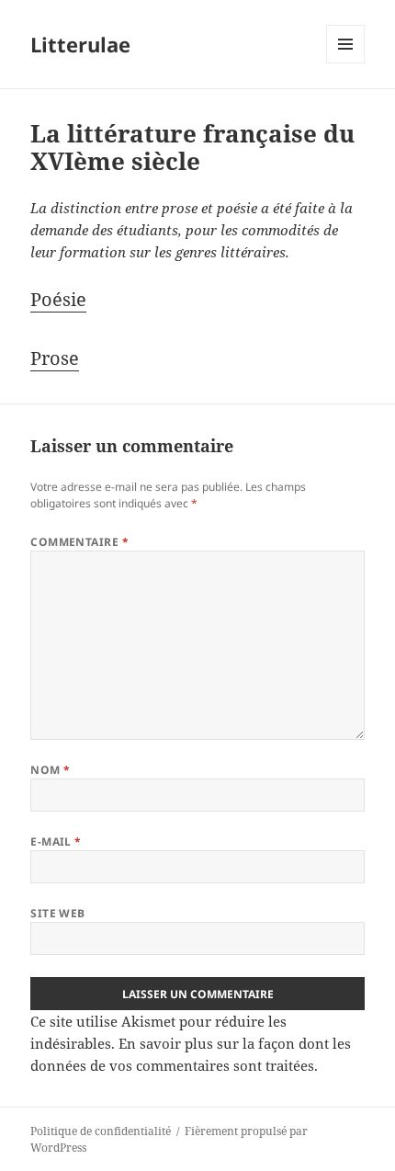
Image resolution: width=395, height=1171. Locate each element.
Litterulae (80, 44)
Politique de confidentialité (100, 1131)
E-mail (56, 841)
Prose (54, 358)
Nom (50, 770)
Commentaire (79, 542)
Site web (57, 913)
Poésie (58, 299)
